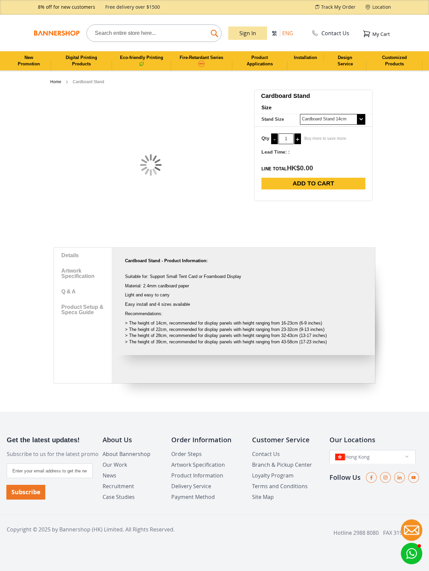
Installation (305, 57)
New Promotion (29, 60)
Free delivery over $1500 (132, 7)
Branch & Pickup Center (282, 464)
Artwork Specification (78, 273)
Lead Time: (274, 152)
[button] (411, 553)
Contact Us (335, 33)
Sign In (247, 33)
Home (56, 81)
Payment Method (193, 497)
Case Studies (119, 497)
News (109, 475)
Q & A (68, 291)
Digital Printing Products (81, 60)
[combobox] (153, 33)
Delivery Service (191, 486)
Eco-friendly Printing (141, 57)
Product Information (197, 475)
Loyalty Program (273, 475)
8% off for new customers (66, 7)
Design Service (345, 60)
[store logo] (57, 33)
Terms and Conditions (280, 486)
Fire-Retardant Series (201, 57)
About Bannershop (126, 454)
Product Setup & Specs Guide (82, 309)
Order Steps (186, 454)
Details (70, 255)
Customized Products (394, 60)
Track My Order (338, 7)
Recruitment (118, 486)
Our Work (115, 464)
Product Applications (260, 60)
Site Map (263, 497)
